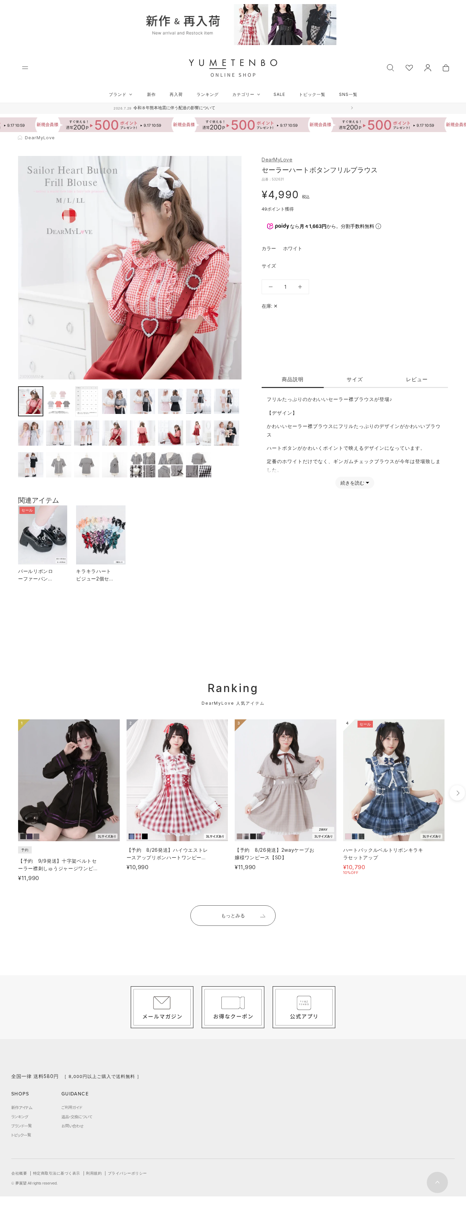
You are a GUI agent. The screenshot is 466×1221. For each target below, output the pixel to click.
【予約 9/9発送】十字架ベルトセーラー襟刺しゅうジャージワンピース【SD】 (58, 868)
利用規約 (94, 1173)
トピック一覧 (312, 94)
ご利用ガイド (71, 1107)
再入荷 (176, 94)
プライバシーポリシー (127, 1173)
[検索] (390, 67)
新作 (151, 94)
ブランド (118, 94)
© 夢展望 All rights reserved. (34, 1183)
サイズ (355, 379)
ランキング (207, 94)
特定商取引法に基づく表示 (56, 1173)
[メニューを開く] (25, 68)
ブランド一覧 (21, 1126)
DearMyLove (277, 159)
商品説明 (293, 379)
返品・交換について (76, 1117)
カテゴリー (243, 94)
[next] (457, 793)
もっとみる (233, 915)
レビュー (417, 379)
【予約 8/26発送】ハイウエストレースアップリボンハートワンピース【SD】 (167, 857)
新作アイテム (21, 1107)
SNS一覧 (348, 94)
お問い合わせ (72, 1126)
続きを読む (352, 483)
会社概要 (19, 1173)
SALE (279, 94)
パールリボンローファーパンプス (35, 578)
